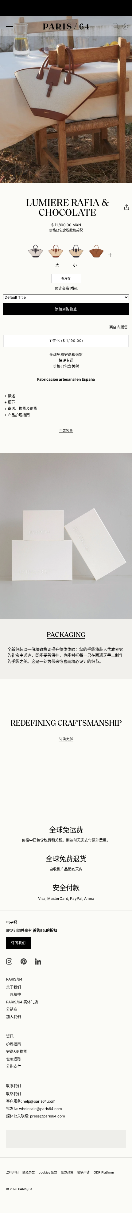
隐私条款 (28, 1172)
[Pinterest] (24, 961)
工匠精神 (13, 994)
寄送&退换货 (16, 1051)
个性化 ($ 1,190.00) (66, 340)
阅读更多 (66, 738)
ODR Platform (104, 1172)
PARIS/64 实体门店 (22, 1002)
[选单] (10, 26)
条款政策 (67, 1172)
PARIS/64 (25, 1189)
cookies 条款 (48, 1172)
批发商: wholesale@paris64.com (34, 1108)
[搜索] (116, 26)
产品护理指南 (19, 415)
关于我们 (13, 987)
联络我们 (13, 1094)
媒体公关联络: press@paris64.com (35, 1116)
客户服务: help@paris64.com (31, 1101)
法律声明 (12, 1172)
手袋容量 (66, 431)
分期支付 (13, 1066)
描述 (11, 396)
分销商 (11, 1009)
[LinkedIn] (38, 961)
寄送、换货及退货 (22, 408)
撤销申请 (83, 1172)
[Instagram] (9, 961)
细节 (11, 402)
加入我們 (13, 1016)
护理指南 (13, 1044)
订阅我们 (18, 943)
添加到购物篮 (66, 309)
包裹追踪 (13, 1059)
